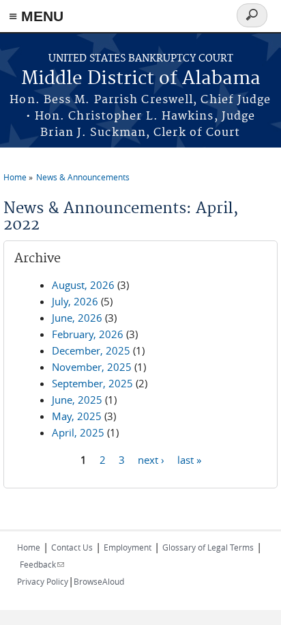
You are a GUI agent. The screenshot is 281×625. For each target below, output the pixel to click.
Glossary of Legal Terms (208, 547)
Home (15, 176)
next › (151, 459)
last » (189, 459)
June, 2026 (77, 317)
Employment (127, 547)
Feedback (42, 564)
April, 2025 (78, 432)
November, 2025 (92, 367)
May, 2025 (77, 416)
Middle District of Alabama (141, 79)
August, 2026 (83, 285)
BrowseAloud (99, 581)
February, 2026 (87, 334)
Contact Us (72, 547)
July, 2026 (75, 301)
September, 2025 (92, 383)
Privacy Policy (42, 581)
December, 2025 (91, 350)
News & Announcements (83, 176)
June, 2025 (77, 399)
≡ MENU (36, 16)
